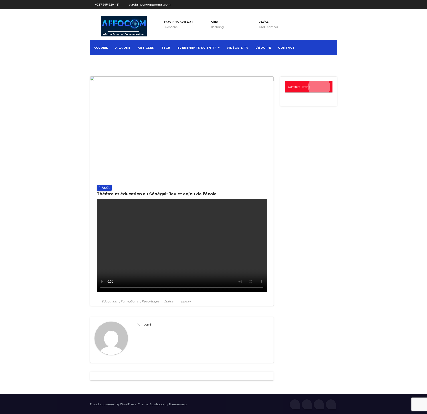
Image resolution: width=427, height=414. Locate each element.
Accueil (101, 47)
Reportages (150, 301)
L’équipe (263, 47)
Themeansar (178, 404)
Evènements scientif (197, 47)
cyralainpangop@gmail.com (149, 4)
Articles (146, 47)
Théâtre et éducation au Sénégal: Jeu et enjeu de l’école (157, 194)
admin (185, 301)
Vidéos (168, 301)
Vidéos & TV (238, 47)
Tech (165, 47)
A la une (123, 47)
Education (109, 301)
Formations (129, 301)
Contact (286, 47)
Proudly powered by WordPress (113, 404)
